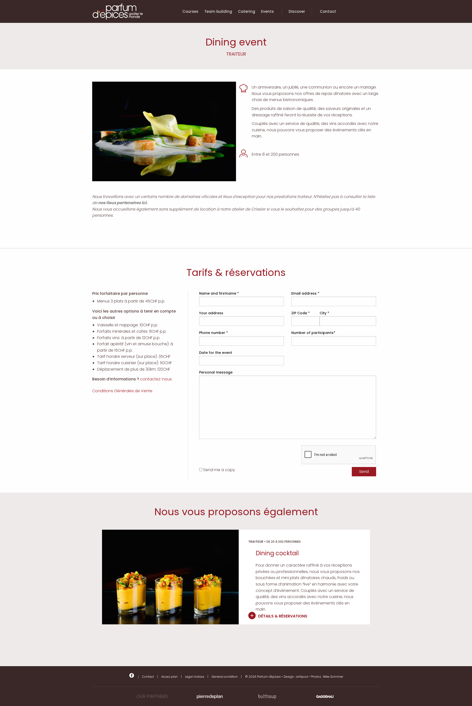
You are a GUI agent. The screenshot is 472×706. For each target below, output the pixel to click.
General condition (225, 677)
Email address (305, 293)
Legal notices (194, 677)
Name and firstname (219, 293)
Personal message (216, 372)
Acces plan (169, 677)
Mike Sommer (333, 677)
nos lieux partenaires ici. (122, 203)
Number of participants (313, 332)
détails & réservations (282, 616)
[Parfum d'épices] (117, 21)
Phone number (213, 332)
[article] (236, 577)
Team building (218, 11)
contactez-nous (156, 379)
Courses (190, 11)
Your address (211, 313)
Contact (328, 11)
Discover (297, 11)
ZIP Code (300, 313)
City (324, 313)
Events (267, 11)
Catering (246, 11)
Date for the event (215, 352)
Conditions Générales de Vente (122, 391)
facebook (131, 675)
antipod (302, 677)
